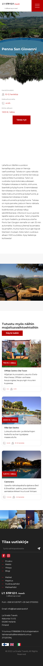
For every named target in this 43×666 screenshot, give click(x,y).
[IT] (19, 644)
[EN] (12, 644)
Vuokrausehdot (12, 584)
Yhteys (8, 568)
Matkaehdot (11, 587)
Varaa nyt (21, 120)
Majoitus (9, 581)
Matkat (8, 577)
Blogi (7, 571)
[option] (12, 644)
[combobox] (5, 644)
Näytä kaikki (12, 333)
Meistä (8, 564)
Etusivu (8, 561)
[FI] (5, 644)
